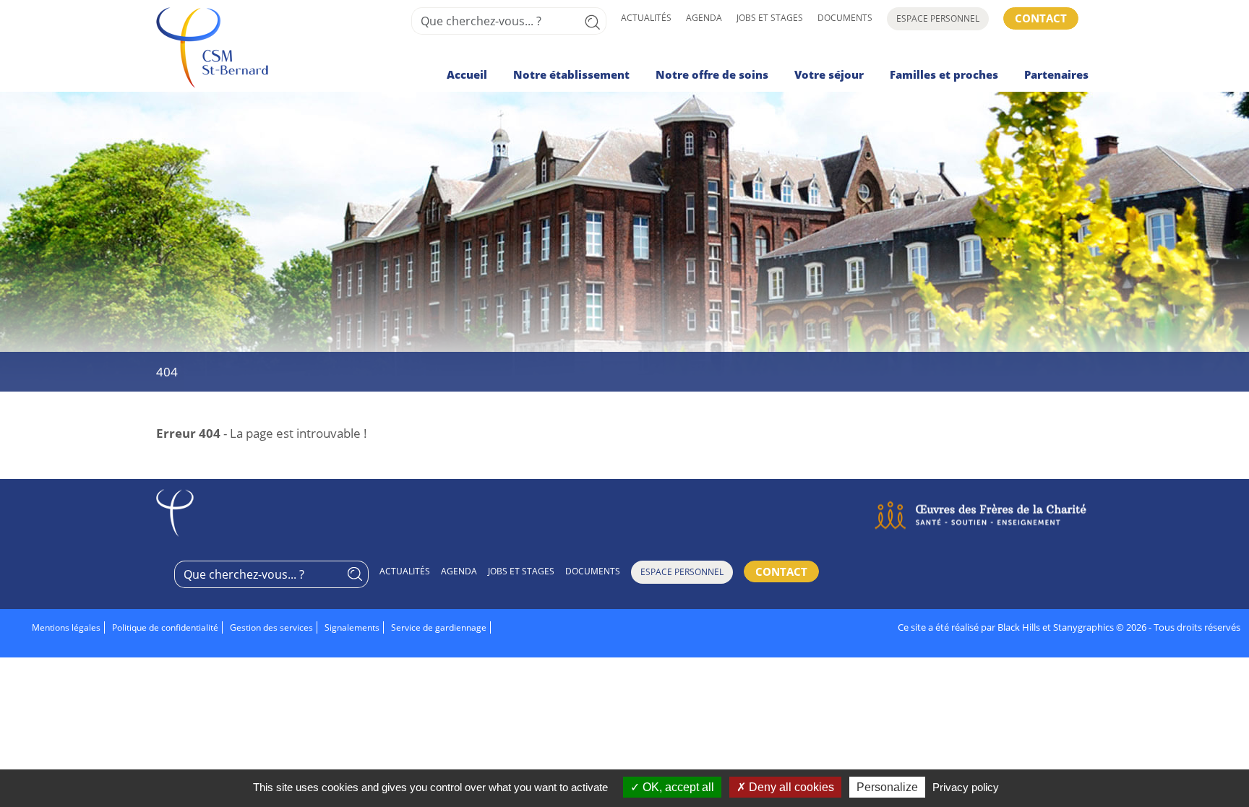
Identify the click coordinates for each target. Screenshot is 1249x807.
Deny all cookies (790, 787)
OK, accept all (677, 787)
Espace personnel (937, 18)
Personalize (887, 787)
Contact (1041, 18)
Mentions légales (66, 627)
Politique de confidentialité (165, 627)
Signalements (352, 627)
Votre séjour (829, 74)
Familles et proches (944, 74)
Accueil (467, 74)
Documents (844, 18)
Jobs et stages (770, 18)
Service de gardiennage (438, 627)
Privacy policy (965, 787)
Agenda (704, 18)
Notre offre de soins (712, 74)
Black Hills (1018, 627)
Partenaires (1056, 74)
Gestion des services (271, 627)
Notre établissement (571, 74)
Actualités (646, 18)
